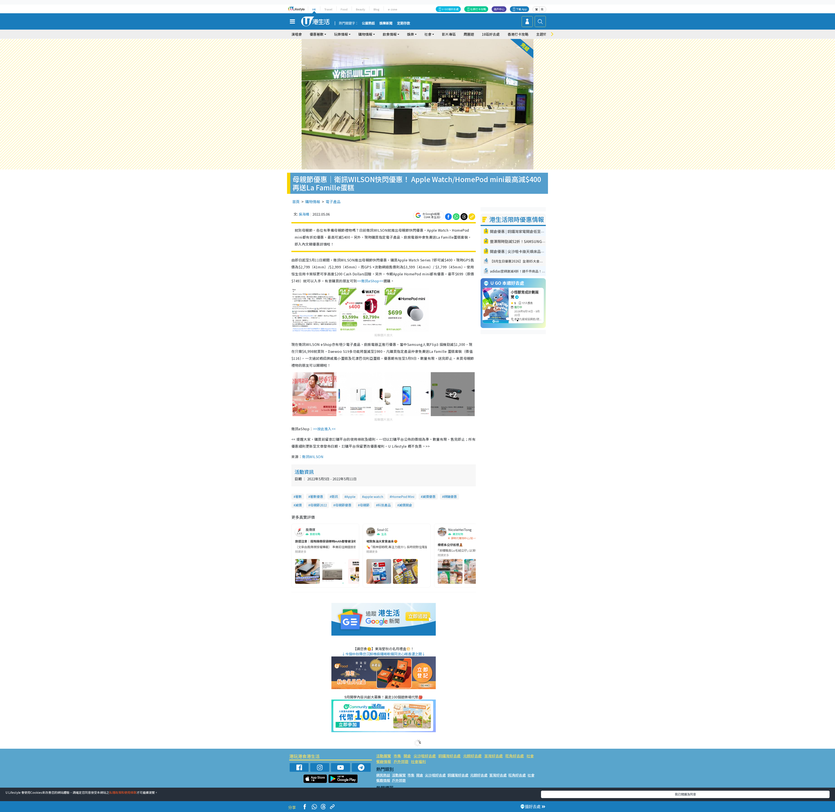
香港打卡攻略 (518, 34)
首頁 (296, 201)
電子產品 (333, 201)
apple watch (373, 496)
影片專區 (449, 34)
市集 (397, 755)
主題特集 (543, 34)
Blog (376, 9)
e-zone (392, 9)
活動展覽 (383, 755)
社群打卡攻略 (478, 9)
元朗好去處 (472, 755)
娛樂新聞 (385, 23)
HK (314, 9)
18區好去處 (491, 34)
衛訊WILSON (312, 456)
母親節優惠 (343, 505)
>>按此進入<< (324, 428)
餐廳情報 (383, 761)
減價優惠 (429, 496)
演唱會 (296, 34)
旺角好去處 (514, 755)
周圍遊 (469, 34)
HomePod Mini (402, 496)
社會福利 (418, 761)
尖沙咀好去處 (425, 755)
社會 (530, 755)
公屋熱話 (368, 23)
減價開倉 (405, 505)
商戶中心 (499, 9)
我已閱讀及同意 (685, 794)
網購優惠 (450, 496)
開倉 (407, 755)
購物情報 (312, 201)
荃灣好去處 (493, 755)
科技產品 (384, 505)
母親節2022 (318, 505)
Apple (351, 496)
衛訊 (334, 496)
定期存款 (403, 23)
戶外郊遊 (401, 761)
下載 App (521, 9)
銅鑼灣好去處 (449, 755)
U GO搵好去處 (450, 9)
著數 (298, 496)
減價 (298, 505)
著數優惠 (316, 496)
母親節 (364, 505)
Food (344, 9)
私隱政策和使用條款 (123, 792)
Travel (328, 9)
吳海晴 (304, 214)
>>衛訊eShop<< (370, 280)
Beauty (360, 9)
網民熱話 (383, 775)
